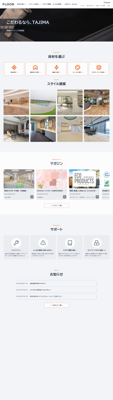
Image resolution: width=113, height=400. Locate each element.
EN (109, 5)
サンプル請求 (101, 5)
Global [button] (74, 4)
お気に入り (91, 5)
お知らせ (67, 4)
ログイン (83, 5)
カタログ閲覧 (46, 4)
